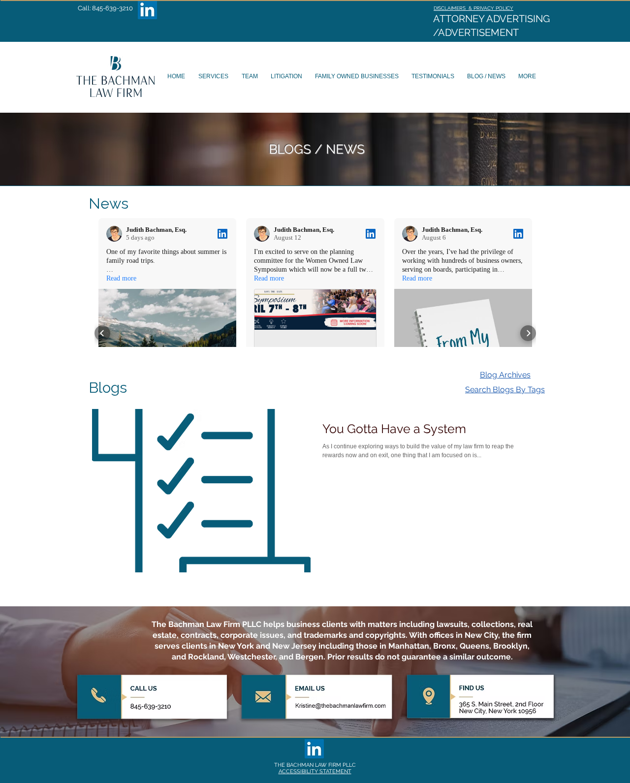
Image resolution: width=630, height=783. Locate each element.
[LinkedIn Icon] (147, 9)
